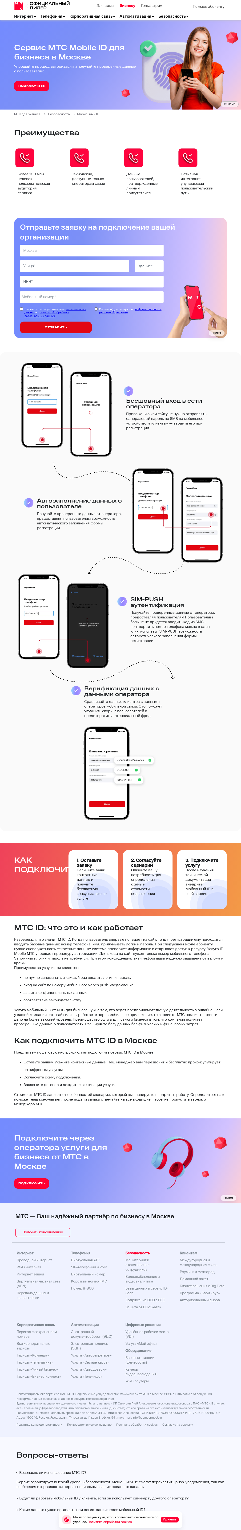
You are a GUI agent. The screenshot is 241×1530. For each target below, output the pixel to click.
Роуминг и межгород (197, 1272)
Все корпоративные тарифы (33, 1346)
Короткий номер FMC (89, 1281)
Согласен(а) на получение (130, 311)
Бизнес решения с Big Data (202, 1286)
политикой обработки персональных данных (46, 314)
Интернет (23, 16)
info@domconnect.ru (147, 1418)
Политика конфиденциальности (39, 1425)
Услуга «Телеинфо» (86, 1377)
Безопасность (172, 16)
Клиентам (188, 1253)
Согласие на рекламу (177, 1425)
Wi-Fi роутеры (137, 1381)
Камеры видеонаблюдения (141, 1372)
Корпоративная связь (90, 16)
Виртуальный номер (88, 1274)
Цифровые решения (143, 1325)
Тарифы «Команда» (33, 1355)
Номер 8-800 (82, 1288)
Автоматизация (135, 16)
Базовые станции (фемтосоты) (139, 1360)
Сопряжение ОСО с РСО (145, 1300)
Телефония (51, 16)
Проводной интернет (34, 1260)
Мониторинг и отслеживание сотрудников (137, 1265)
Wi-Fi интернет (29, 1267)
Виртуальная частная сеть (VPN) (38, 1283)
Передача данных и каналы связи (33, 1295)
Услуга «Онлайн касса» (90, 1363)
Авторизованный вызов (200, 1300)
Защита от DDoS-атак (143, 1307)
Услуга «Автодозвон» (89, 1370)
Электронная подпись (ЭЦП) (89, 1346)
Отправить (56, 327)
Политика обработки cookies (137, 1425)
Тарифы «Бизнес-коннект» (39, 1377)
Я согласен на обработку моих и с (55, 313)
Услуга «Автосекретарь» (91, 1355)
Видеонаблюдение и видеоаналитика (142, 1279)
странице (107, 1399)
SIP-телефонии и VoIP (89, 1267)
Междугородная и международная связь (198, 1262)
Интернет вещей (30, 1274)
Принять (169, 1519)
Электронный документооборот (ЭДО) (91, 1334)
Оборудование (138, 1351)
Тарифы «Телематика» (35, 1363)
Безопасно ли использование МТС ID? (52, 1473)
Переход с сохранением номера (37, 1334)
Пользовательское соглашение (89, 1425)
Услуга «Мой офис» (141, 1344)
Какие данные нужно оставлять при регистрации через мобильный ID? (82, 1510)
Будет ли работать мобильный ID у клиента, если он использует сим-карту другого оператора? (104, 1498)
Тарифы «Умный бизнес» (37, 1370)
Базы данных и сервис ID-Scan (146, 1290)
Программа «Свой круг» (200, 1293)
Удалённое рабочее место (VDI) (147, 1334)
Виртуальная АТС (85, 1260)
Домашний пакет (194, 1279)
